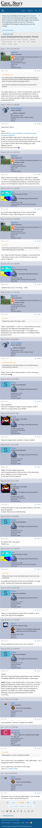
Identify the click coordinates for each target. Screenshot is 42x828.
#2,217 (39, 671)
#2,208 (39, 358)
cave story (25, 39)
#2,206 (39, 284)
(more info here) (7, 30)
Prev (13, 802)
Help (22, 823)
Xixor (13, 703)
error (15, 42)
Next (28, 802)
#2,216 (39, 641)
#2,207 (39, 314)
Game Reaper (16, 108)
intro (28, 42)
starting (10, 44)
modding (33, 42)
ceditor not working (7, 42)
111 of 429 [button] (21, 802)
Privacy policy (16, 823)
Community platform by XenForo (16, 826)
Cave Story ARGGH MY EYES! (11, 820)
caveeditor (32, 39)
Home (27, 823)
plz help (4, 44)
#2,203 (39, 174)
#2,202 (39, 124)
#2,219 (39, 748)
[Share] (35, 71)
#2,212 (39, 504)
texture (15, 44)
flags (19, 42)
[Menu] (2, 11)
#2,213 (39, 538)
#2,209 (39, 401)
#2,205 (39, 241)
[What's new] (36, 10)
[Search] (40, 10)
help (24, 42)
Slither (13, 382)
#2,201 (39, 71)
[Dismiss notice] (39, 16)
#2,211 (39, 467)
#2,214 (39, 569)
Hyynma (14, 52)
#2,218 (39, 719)
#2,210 (39, 437)
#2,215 (39, 610)
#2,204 (39, 209)
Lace (13, 192)
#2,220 (39, 793)
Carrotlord (15, 730)
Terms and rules (6, 823)
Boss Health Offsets (11, 769)
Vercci (13, 623)
